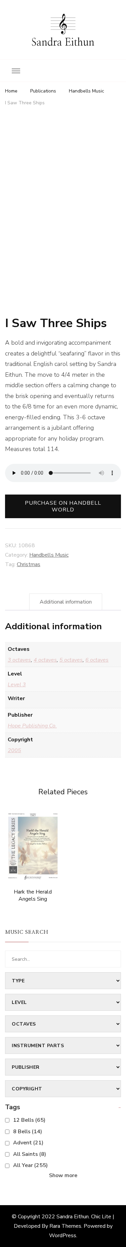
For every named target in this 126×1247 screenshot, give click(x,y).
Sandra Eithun (63, 42)
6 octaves (97, 660)
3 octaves (19, 660)
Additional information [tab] (66, 602)
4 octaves (45, 660)
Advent (28, 1142)
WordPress (62, 1235)
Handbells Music (49, 555)
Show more (63, 1175)
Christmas (28, 564)
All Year (30, 1165)
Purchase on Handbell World (63, 506)
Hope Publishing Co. (32, 725)
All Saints (29, 1154)
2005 (14, 750)
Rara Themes (65, 1226)
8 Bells (27, 1131)
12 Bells (29, 1120)
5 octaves (71, 660)
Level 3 (17, 684)
